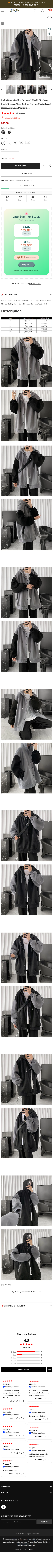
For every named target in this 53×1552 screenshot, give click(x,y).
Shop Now (26, 264)
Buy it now (26, 174)
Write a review (23, 1370)
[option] (26, 54)
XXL (21, 143)
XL (15, 143)
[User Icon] (42, 11)
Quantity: (4, 149)
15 (6, 180)
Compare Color (44, 76)
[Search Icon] (35, 11)
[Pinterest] (3, 1507)
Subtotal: (4, 158)
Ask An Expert (35, 283)
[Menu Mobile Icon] (2, 10)
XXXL (27, 143)
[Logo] (15, 10)
